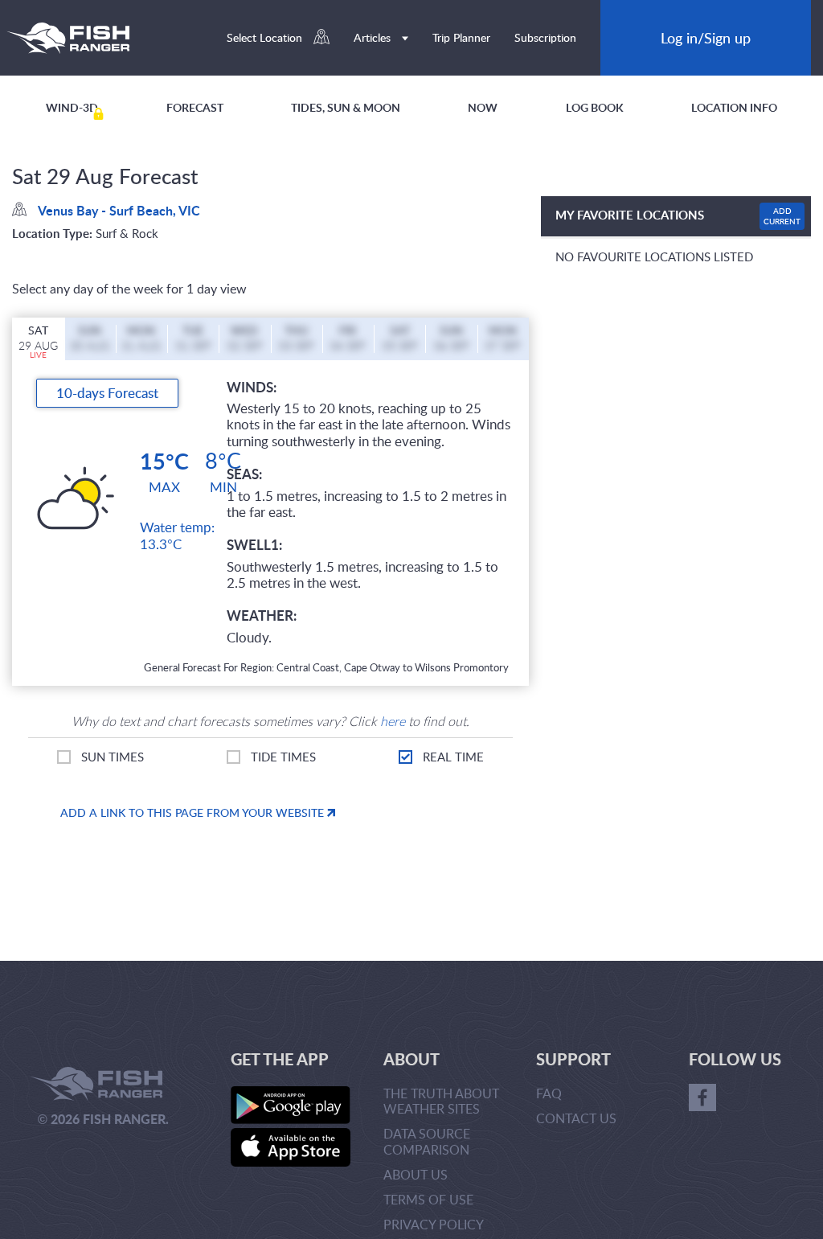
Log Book (595, 107)
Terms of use (428, 1199)
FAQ (549, 1093)
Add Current (782, 216)
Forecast (194, 107)
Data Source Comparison (426, 1141)
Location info (734, 107)
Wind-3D (72, 107)
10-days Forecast (107, 393)
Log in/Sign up (706, 37)
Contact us (576, 1118)
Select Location (266, 37)
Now (482, 107)
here (392, 721)
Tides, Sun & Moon (345, 107)
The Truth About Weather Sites (441, 1101)
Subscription (545, 37)
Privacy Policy (433, 1224)
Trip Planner (461, 37)
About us (415, 1175)
